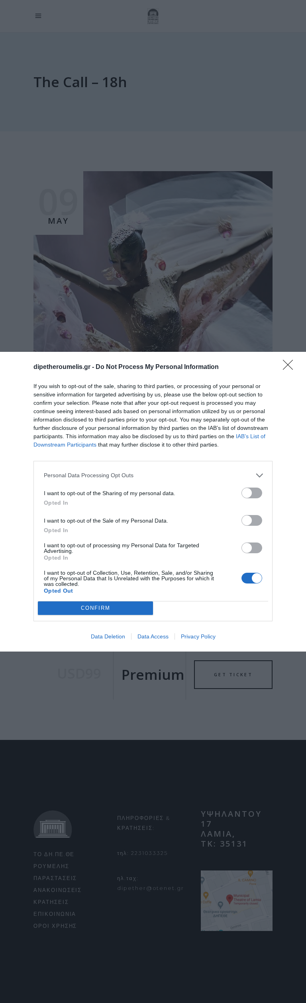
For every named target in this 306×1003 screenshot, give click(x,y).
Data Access (153, 636)
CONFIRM (95, 608)
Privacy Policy (198, 636)
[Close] (290, 367)
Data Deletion (108, 636)
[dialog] (153, 502)
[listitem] (153, 475)
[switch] (251, 493)
